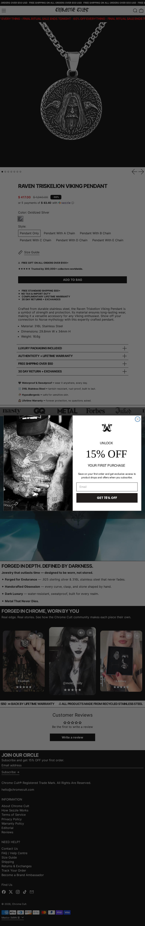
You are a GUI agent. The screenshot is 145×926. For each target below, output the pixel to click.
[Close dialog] (137, 419)
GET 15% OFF (107, 498)
